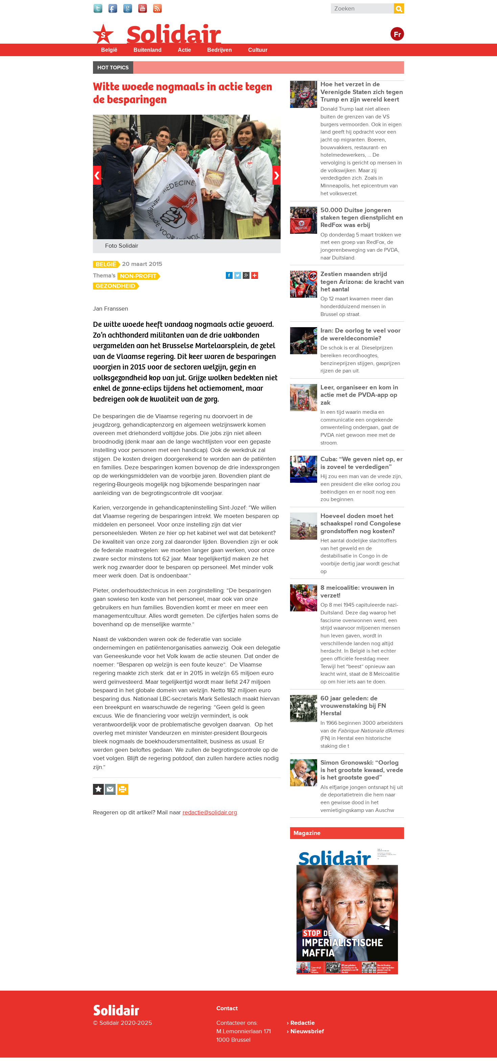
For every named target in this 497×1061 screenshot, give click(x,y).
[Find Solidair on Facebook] (113, 12)
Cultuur (257, 50)
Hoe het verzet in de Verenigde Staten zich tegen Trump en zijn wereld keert (362, 92)
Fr (397, 34)
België (109, 50)
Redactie (302, 1022)
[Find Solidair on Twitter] (98, 12)
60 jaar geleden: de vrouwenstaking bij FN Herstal (353, 706)
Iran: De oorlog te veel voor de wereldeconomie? (361, 334)
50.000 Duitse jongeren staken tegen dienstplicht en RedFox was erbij (362, 217)
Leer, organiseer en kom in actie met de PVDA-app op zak (359, 395)
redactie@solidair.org (210, 812)
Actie (184, 50)
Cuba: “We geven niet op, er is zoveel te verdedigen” (362, 463)
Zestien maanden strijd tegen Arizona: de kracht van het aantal (362, 281)
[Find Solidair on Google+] (128, 12)
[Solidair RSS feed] (157, 12)
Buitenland (148, 50)
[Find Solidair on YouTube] (143, 12)
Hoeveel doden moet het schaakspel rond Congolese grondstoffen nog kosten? (361, 523)
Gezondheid (115, 286)
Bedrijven (219, 50)
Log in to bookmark (98, 789)
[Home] (122, 1014)
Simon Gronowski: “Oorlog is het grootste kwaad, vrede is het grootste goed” (362, 770)
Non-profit (138, 276)
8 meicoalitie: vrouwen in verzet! (357, 591)
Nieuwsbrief (307, 1031)
